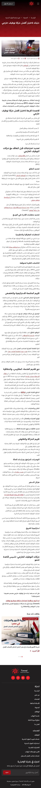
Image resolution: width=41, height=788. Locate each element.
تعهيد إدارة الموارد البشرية (13, 18)
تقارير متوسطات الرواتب (32, 752)
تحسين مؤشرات (18, 472)
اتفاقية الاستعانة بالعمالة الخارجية (13, 495)
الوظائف (37, 712)
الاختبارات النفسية (34, 747)
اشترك (6, 772)
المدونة (25, 18)
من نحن (37, 695)
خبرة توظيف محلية (14, 247)
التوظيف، (25, 65)
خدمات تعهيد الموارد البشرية (30, 739)
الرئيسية (33, 18)
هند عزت (22, 58)
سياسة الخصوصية (15, 785)
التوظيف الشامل (20, 175)
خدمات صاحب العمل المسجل (30, 756)
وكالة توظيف (22, 156)
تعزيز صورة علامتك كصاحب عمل (17, 351)
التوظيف (36, 735)
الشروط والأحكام (26, 785)
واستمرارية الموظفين (28, 335)
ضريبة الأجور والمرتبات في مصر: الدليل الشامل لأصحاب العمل (21, 647)
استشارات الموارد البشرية (31, 743)
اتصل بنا (36, 724)
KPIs (23, 392)
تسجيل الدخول (8, 4)
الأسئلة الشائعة (34, 703)
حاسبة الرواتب (35, 716)
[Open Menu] (38, 4)
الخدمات (36, 699)
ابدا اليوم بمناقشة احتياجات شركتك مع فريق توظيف (22, 601)
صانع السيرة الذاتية (33, 720)
